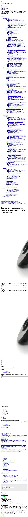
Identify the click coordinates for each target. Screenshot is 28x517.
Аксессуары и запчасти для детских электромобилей (15, 480)
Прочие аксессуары (7, 481)
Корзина (2, 16)
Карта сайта (5, 467)
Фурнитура (5, 482)
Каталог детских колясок (8, 462)
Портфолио (5, 469)
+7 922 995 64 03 (4, 495)
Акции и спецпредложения (9, 460)
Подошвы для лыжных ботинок (10, 479)
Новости (5, 458)
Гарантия (5, 465)
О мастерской (6, 464)
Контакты (5, 466)
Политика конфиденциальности (10, 470)
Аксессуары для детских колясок (10, 475)
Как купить (5, 463)
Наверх (2, 514)
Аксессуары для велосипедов (9, 476)
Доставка (5, 459)
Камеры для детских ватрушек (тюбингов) (12, 477)
